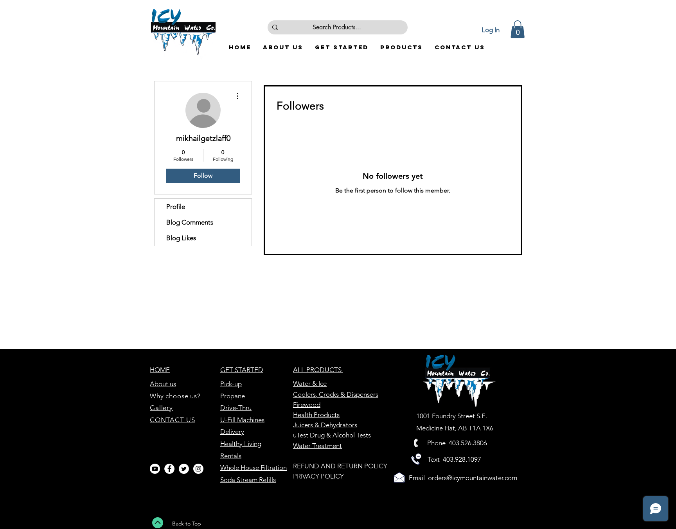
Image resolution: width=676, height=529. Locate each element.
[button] (517, 29)
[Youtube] (155, 469)
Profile (175, 207)
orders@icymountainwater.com (472, 478)
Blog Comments (189, 222)
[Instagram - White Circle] (198, 469)
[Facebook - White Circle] (169, 469)
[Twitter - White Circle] (184, 469)
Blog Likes (181, 238)
